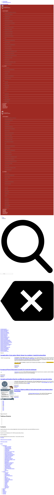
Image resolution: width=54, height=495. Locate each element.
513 (3, 409)
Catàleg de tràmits (9, 14)
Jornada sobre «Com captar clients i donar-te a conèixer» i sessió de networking (23, 355)
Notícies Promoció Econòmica (5, 344)
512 (3, 408)
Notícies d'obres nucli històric (5, 341)
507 (3, 403)
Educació (7, 95)
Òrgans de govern (8, 57)
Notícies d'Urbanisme (4, 348)
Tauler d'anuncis (8, 64)
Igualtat (6, 73)
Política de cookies (3, 441)
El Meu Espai (7, 18)
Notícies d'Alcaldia (3, 330)
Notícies (5, 103)
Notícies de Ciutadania (4, 331)
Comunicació (7, 16)
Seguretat (7, 101)
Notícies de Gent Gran (4, 351)
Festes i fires (7, 71)
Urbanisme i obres (8, 29)
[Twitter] (53, 7)
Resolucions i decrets (9, 27)
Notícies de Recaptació (4, 343)
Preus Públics (7, 42)
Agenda (4, 105)
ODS (5, 38)
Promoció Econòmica (9, 181)
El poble (5, 66)
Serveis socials (8, 78)
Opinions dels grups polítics (11, 55)
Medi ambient (7, 99)
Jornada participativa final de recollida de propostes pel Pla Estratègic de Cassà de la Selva (26, 379)
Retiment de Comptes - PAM (10, 167)
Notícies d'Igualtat (3, 350)
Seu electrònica (8, 46)
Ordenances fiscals (9, 20)
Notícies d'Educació (4, 335)
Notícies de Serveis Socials (5, 347)
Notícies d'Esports (3, 336)
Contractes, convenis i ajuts (11, 51)
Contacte (5, 213)
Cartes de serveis (8, 154)
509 (3, 405)
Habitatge (7, 97)
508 (3, 404)
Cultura (6, 81)
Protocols (7, 59)
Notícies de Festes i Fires (4, 337)
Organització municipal (10, 40)
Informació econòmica (9, 53)
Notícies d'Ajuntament (4, 329)
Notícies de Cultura (3, 333)
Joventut (7, 87)
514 (3, 410)
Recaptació (7, 25)
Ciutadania (7, 67)
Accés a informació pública (10, 12)
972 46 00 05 (5, 1)
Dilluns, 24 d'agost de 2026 (4, 4)
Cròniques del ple (3, 328)
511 (3, 407)
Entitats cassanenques (9, 69)
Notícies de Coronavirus (4, 332)
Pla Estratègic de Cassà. (47, 382)
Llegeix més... (16, 366)
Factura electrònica (9, 141)
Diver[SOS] (7, 93)
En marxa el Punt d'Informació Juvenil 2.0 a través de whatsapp (18, 369)
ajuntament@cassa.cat (7, 2)
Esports (6, 83)
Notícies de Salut (3, 346)
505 (3, 401)
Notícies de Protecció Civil (5, 345)
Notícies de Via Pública (4, 349)
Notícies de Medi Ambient (5, 340)
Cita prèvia (5, 106)
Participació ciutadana (10, 23)
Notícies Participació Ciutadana (6, 342)
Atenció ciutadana (9, 31)
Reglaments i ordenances (10, 44)
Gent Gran (7, 85)
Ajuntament (5, 116)
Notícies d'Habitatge (4, 338)
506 (3, 402)
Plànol (4, 104)
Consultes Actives (8, 33)
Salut (6, 195)
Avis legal (2, 437)
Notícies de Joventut (4, 339)
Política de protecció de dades (5, 439)
